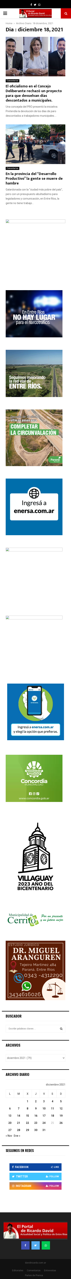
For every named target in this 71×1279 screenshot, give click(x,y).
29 (27, 1130)
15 (27, 1115)
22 (27, 1122)
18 (52, 1115)
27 (9, 1130)
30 (35, 1130)
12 (60, 1108)
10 (43, 1108)
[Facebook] (25, 1245)
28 (18, 1130)
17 (43, 1115)
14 (18, 1115)
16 (35, 1115)
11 (52, 1108)
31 (43, 1130)
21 (18, 1122)
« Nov (9, 1135)
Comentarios (12, 81)
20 (9, 1122)
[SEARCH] (61, 1028)
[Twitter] (35, 1245)
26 (60, 1122)
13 (9, 1115)
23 (35, 1122)
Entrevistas (50, 1270)
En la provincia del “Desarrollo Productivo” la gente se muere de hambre (34, 179)
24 (43, 1122)
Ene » (17, 1135)
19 (60, 1115)
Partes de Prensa (34, 1275)
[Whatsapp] (46, 1245)
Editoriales (17, 1270)
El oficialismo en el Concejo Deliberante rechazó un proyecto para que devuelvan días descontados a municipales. (34, 93)
